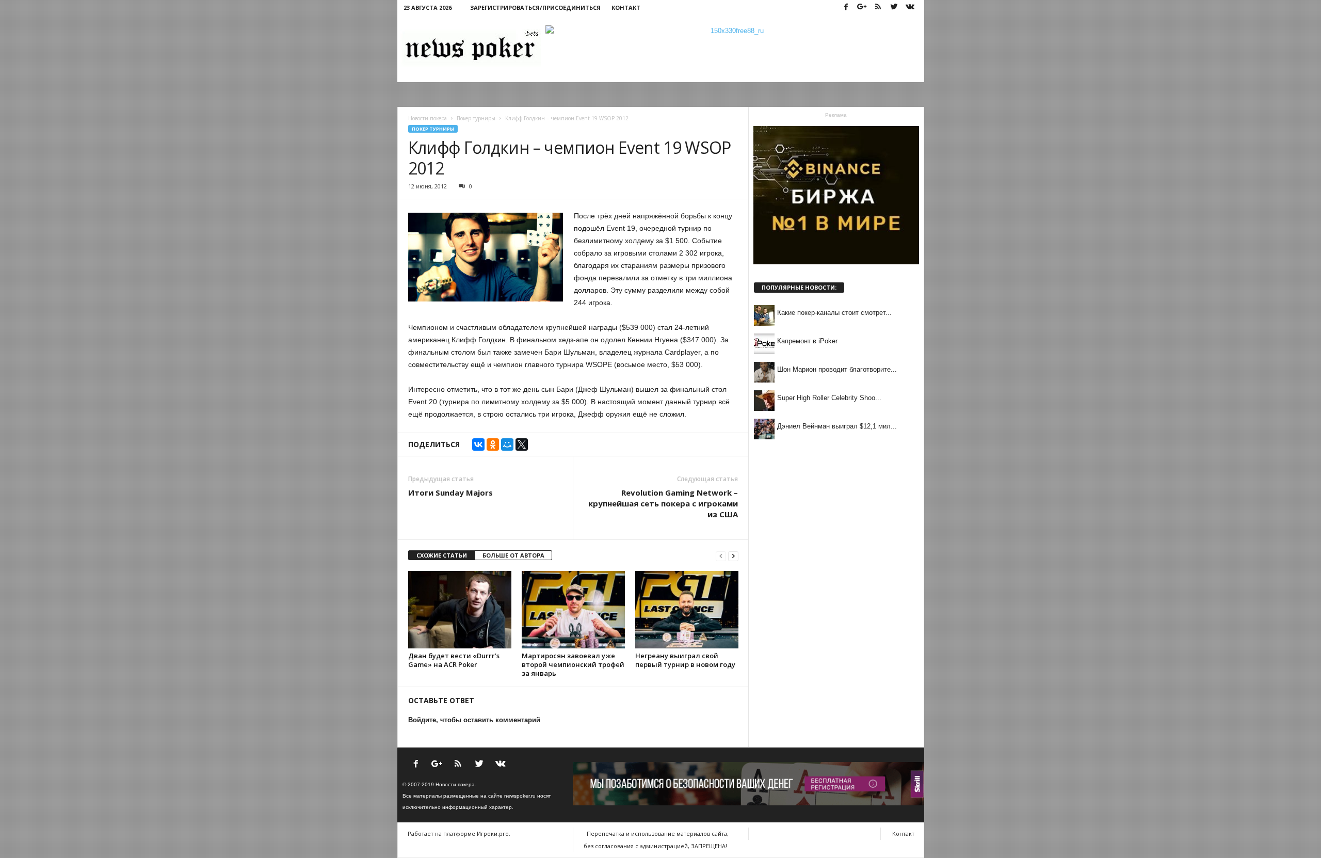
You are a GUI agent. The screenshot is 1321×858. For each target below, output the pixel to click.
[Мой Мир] (507, 444)
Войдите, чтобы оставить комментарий (474, 720)
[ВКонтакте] (478, 444)
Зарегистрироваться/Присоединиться (535, 7)
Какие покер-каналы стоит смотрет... (834, 312)
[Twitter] (894, 7)
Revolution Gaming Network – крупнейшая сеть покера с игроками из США (663, 503)
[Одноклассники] (493, 444)
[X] (521, 444)
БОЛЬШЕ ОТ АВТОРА (513, 555)
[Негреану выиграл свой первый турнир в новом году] (686, 609)
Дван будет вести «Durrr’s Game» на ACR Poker (454, 660)
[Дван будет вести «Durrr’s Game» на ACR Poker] (459, 609)
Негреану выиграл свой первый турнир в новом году (685, 660)
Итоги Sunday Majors (450, 492)
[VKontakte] (910, 7)
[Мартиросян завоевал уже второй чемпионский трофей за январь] (573, 609)
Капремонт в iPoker (807, 341)
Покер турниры (433, 128)
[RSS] (878, 7)
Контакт (625, 7)
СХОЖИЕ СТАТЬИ (441, 555)
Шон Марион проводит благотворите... (837, 369)
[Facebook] (846, 7)
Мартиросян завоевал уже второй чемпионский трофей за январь (573, 664)
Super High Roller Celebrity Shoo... (829, 398)
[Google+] (862, 7)
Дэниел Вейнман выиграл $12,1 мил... (837, 426)
